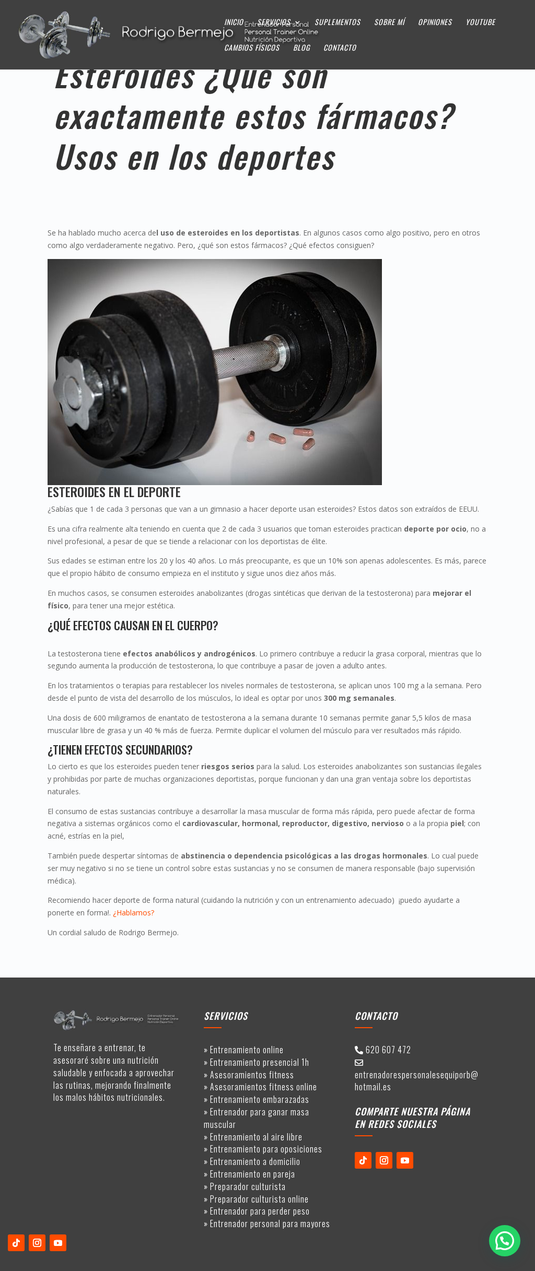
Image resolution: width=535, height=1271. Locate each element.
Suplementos (337, 22)
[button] (504, 1240)
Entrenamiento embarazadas (259, 1099)
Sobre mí (389, 22)
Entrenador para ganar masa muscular (256, 1118)
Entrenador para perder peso (260, 1211)
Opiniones (435, 22)
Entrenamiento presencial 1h (259, 1062)
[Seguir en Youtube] (58, 1242)
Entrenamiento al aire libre (256, 1137)
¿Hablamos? (133, 912)
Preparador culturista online (259, 1199)
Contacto (339, 48)
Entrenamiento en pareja (252, 1174)
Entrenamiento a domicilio (255, 1161)
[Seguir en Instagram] (37, 1242)
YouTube (480, 22)
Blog (301, 48)
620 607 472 (388, 1049)
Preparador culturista (248, 1186)
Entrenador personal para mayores (270, 1223)
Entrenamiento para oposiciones (266, 1149)
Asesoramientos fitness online (262, 1086)
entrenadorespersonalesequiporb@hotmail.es (417, 1080)
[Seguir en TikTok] (16, 1242)
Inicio (233, 22)
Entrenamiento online (247, 1049)
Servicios (273, 22)
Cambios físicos (252, 48)
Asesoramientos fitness (252, 1074)
